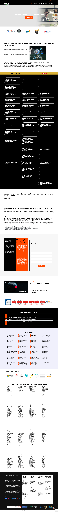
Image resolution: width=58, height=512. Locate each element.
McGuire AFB (20, 402)
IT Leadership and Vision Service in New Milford (44, 112)
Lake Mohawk (32, 408)
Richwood (8, 441)
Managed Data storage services (32, 493)
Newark (43, 467)
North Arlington (44, 405)
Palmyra (19, 446)
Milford (8, 387)
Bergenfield (43, 436)
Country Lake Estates (10, 433)
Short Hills (31, 465)
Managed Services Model (23, 363)
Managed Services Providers (35, 353)
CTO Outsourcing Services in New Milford (10, 156)
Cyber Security (44, 339)
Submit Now (41, 265)
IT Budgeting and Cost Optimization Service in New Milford (28, 142)
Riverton (8, 388)
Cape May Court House (22, 386)
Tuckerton (8, 419)
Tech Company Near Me (46, 335)
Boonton (31, 407)
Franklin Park (43, 393)
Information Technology (34, 351)
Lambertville (8, 435)
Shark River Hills (9, 414)
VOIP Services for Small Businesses (48, 494)
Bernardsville (20, 454)
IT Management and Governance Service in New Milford (45, 125)
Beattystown (9, 465)
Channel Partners (22, 352)
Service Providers (10, 353)
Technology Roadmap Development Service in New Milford (28, 125)
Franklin (43, 445)
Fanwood (19, 459)
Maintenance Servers (10, 347)
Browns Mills (32, 434)
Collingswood (44, 391)
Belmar (19, 408)
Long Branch (43, 441)
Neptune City (9, 468)
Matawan (31, 399)
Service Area (45, 3)
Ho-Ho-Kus (8, 446)
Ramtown (19, 428)
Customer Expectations (46, 336)
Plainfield (43, 451)
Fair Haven (20, 410)
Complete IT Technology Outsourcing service (33, 488)
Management (44, 352)
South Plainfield (44, 430)
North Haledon (32, 391)
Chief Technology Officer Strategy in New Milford (10, 106)
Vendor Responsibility (45, 362)
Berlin (19, 451)
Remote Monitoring (34, 362)
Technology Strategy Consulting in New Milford (10, 183)
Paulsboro (19, 419)
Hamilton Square (32, 454)
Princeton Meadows (45, 388)
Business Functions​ (10, 337)
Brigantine (31, 400)
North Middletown (9, 411)
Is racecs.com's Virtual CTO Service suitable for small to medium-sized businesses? (22, 319)
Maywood (31, 415)
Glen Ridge (20, 452)
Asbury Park (43, 404)
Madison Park (20, 461)
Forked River (20, 392)
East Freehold (20, 394)
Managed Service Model (23, 340)
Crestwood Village (21, 467)
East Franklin (20, 456)
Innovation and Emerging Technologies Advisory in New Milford (46, 183)
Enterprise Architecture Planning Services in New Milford (27, 176)
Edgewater (31, 464)
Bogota (31, 390)
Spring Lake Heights (10, 462)
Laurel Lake (8, 416)
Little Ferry (31, 430)
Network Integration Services (48, 484)
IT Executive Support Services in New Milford (28, 100)
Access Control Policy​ (10, 334)
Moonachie (8, 389)
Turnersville (8, 431)
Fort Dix (19, 458)
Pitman (31, 404)
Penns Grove (20, 391)
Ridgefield (31, 438)
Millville (43, 437)
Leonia (31, 409)
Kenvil (7, 404)
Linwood (19, 437)
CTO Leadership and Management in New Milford (10, 94)
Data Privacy (9, 339)
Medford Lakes (9, 440)
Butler (19, 457)
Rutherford (43, 416)
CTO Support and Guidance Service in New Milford (10, 169)
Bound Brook (32, 427)
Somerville (31, 457)
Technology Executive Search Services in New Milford (11, 141)
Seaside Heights (9, 400)
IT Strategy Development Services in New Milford (10, 176)
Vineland (43, 462)
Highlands (19, 389)
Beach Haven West (10, 426)
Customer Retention (45, 337)
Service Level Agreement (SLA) (24, 346)
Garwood (8, 459)
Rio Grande (8, 393)
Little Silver (20, 411)
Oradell (19, 466)
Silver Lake (8, 451)
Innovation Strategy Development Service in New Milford (10, 132)
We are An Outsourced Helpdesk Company (25, 493)
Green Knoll (20, 435)
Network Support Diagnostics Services (48, 487)
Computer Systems (34, 347)
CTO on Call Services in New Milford (27, 119)
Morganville (20, 400)
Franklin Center (20, 420)
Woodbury (31, 420)
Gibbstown (8, 434)
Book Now (44, 73)
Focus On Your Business (22, 357)
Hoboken (43, 453)
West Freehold (44, 386)
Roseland (19, 415)
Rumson (19, 438)
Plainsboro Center (9, 391)
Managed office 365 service (33, 485)
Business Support (22, 351)
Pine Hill (31, 429)
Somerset (43, 432)
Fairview (43, 396)
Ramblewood (20, 414)
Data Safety (9, 341)
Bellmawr (31, 443)
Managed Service (22, 339)
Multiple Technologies (45, 347)
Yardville (19, 440)
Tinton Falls (43, 410)
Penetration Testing (34, 335)
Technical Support (45, 359)
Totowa (31, 431)
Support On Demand (34, 363)
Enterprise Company (22, 356)
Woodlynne (8, 401)
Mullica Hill (8, 425)
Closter (31, 395)
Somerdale (20, 407)
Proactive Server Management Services (32, 482)
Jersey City (43, 466)
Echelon (31, 451)
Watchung (20, 424)
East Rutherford (32, 418)
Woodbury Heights (10, 403)
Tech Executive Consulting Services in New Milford (10, 100)
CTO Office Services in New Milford (27, 112)
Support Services (45, 334)
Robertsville (32, 450)
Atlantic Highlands (9, 458)
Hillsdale (31, 428)
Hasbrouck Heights (33, 455)
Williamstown (44, 400)
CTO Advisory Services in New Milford (11, 163)
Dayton (19, 453)
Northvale (19, 396)
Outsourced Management (23, 345)
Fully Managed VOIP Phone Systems (48, 491)
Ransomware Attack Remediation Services (41, 497)
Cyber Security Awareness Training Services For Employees (41, 501)
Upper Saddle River (33, 386)
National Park (9, 402)
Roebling (8, 439)
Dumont (43, 411)
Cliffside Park (44, 434)
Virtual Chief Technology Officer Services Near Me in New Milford (27, 149)
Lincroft (19, 429)
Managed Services (22, 362)
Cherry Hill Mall (44, 394)
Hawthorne (43, 418)
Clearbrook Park (9, 392)
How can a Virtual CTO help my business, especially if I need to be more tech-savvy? (22, 317)
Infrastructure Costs (45, 341)
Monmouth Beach (9, 412)
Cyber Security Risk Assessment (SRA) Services (41, 480)
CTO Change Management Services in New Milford (27, 163)
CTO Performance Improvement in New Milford (45, 156)
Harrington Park (20, 390)
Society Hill (8, 424)
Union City (43, 458)
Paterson (43, 464)
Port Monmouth (9, 418)
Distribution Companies (23, 335)
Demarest (20, 395)
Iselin (42, 415)
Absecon (31, 406)
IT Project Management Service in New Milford (44, 169)
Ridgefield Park (32, 462)
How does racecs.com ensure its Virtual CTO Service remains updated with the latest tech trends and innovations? (27, 323)
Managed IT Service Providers (12, 351)
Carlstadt (19, 425)
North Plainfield (44, 425)
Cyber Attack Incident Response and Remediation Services (41, 494)
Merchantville (9, 429)
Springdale (43, 390)
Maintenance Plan (10, 346)
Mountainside (20, 442)
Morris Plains (20, 426)
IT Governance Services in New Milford (11, 119)
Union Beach (20, 405)
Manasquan (20, 413)
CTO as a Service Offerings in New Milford (28, 94)
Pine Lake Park (32, 393)
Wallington (31, 445)
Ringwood (31, 459)
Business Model (9, 359)
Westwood (32, 435)
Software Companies (10, 357)
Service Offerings (21, 348)
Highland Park (44, 387)
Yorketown (20, 431)
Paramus (43, 435)
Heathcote (20, 432)
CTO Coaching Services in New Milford (46, 176)
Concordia (8, 421)
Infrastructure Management (46, 342)
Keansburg (31, 416)
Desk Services (9, 364)
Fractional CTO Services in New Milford (46, 119)
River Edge (31, 444)
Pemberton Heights (10, 395)
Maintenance (9, 345)
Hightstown (20, 404)
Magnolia (8, 456)
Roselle (43, 426)
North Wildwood (9, 432)
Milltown (19, 444)
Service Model (21, 347)
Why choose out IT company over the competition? (25, 480)
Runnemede (32, 389)
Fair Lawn (43, 444)
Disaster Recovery (22, 334)
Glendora (19, 393)
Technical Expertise (45, 357)
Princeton (43, 442)
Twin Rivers (20, 441)
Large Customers (45, 345)
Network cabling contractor (48, 482)
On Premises (21, 342)
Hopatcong (43, 395)
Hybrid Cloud (21, 359)
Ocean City (32, 432)
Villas (31, 405)
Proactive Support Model (35, 358)
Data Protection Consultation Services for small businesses (40, 487)
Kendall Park (32, 411)
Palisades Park (44, 424)
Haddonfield (32, 442)
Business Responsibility (11, 362)
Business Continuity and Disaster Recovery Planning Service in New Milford (10, 87)
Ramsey (43, 401)
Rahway (43, 440)
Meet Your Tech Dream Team (24, 500)
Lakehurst (8, 390)
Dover (42, 413)
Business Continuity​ (10, 336)
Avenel (43, 417)
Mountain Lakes (9, 453)
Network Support (21, 341)
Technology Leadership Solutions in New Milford (44, 87)
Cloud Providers (33, 345)
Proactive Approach (34, 336)
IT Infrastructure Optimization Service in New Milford (11, 125)
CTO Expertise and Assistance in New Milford (46, 132)
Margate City (20, 421)
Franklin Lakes (32, 436)
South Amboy (32, 410)
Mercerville (31, 461)
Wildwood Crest (9, 406)
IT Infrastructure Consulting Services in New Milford (45, 163)
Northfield (19, 464)
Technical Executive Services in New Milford (28, 87)
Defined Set (9, 342)
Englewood (43, 438)
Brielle (19, 388)
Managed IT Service (10, 350)
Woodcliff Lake (20, 416)
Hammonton (44, 392)
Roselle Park (32, 466)
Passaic (43, 459)
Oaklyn (8, 443)
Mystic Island (32, 394)
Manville (31, 425)
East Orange (44, 456)
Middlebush (8, 386)
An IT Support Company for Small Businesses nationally (25, 497)
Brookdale (31, 421)
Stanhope (8, 415)
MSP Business (44, 346)
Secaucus (43, 427)
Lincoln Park (32, 424)
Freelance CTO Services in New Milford (28, 183)
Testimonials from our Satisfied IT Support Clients (25, 483)
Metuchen (43, 399)
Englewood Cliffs (21, 406)
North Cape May (9, 407)
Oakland (31, 463)
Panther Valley (9, 437)
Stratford (19, 443)
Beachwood (32, 441)
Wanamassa (20, 387)
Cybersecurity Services (46, 340)
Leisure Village (9, 463)
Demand (8, 363)
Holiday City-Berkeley (33, 456)
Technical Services (45, 358)
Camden (43, 460)
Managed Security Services (23, 337)
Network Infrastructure (46, 348)
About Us (40, 3)
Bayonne (43, 457)
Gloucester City (32, 439)
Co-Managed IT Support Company (25, 486)
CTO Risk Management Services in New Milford (9, 149)
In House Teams (33, 350)
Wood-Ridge (32, 412)
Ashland (31, 392)
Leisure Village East (10, 428)
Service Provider (21, 350)
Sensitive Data (44, 356)
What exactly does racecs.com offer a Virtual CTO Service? (18, 315)
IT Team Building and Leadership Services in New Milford (10, 80)
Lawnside (8, 396)
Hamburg (8, 409)
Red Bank (31, 452)
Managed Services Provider (23, 364)
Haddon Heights (20, 450)
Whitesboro (8, 394)
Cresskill (31, 401)
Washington (43, 403)
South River (43, 406)
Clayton (31, 403)
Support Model (33, 342)
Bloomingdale (20, 465)
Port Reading (9, 438)
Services (35, 3)
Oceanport (20, 409)
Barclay (8, 454)
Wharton (19, 427)
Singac (8, 452)
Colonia (43, 414)
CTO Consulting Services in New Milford (45, 94)
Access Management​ (10, 335)
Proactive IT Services (34, 337)
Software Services (34, 340)
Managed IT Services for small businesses (33, 491)
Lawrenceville (9, 442)
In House (32, 348)
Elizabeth (43, 463)
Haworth (8, 420)
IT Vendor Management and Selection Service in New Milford (28, 169)
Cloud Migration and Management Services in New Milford (28, 156)
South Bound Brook (10, 461)
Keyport (19, 445)
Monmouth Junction (10, 399)
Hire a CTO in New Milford (45, 149)
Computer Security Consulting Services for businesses (41, 483)
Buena (8, 457)
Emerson (19, 455)
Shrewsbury (8, 445)
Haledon (31, 388)
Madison (43, 412)
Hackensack (43, 450)
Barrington (20, 436)
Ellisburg (8, 455)
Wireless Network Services (48, 489)
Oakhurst (8, 436)
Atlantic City (44, 465)
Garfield (43, 443)
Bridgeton (43, 446)
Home (32, 3)
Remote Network (45, 351)
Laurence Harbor (21, 433)
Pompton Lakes (32, 433)
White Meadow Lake (33, 414)
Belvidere (8, 430)
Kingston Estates (21, 430)
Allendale (19, 439)
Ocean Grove (9, 405)
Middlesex (31, 468)
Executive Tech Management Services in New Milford (28, 106)
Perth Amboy (44, 452)
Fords (42, 402)
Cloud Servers (33, 346)
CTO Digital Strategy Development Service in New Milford (10, 112)
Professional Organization (35, 359)
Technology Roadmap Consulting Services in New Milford (45, 140)
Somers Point (32, 426)
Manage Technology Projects (12, 348)
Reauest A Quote (29, 17)
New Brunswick (44, 455)
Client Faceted (21, 353)
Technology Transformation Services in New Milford (45, 80)
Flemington (8, 466)
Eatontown (31, 458)
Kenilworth (20, 468)
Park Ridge (31, 402)
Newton (31, 453)
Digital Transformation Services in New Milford (44, 100)
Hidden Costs (21, 358)
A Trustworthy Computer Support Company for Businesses (25, 490)
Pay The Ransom (33, 334)
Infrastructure (33, 352)
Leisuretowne (9, 413)
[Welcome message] (54, 508)
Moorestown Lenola (45, 389)
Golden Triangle (9, 450)
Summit (43, 428)
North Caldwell (20, 434)
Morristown (43, 420)
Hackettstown (32, 413)
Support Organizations (34, 364)
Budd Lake (31, 419)
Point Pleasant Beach (10, 464)
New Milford (43, 407)
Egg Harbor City (9, 444)
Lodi (42, 431)
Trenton (43, 468)
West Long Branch (21, 462)
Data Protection (10, 340)
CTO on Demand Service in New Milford (45, 106)
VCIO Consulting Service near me (32, 496)
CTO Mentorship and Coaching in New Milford (28, 132)
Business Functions (10, 358)
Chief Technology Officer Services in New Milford (27, 80)
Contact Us (51, 3)
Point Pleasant (44, 419)
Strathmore (20, 460)
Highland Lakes (20, 401)
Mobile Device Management (35, 356)
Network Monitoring (34, 357)
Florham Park (32, 446)
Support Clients (33, 341)
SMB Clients (9, 356)
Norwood (19, 412)
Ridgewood (43, 433)
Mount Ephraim (9, 467)
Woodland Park (32, 460)
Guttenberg (32, 437)
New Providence (32, 467)
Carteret (43, 429)
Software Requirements (34, 339)
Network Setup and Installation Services (48, 480)
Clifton (43, 461)
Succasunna (32, 396)
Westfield (43, 439)
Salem (19, 403)
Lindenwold (43, 408)
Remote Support (45, 353)
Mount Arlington (20, 418)
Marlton (31, 417)
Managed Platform (22, 336)
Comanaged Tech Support (33, 480)
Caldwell (19, 463)
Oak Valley (8, 417)
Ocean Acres (44, 409)
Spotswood (32, 387)
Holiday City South (9, 460)
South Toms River (9, 427)
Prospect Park (20, 417)
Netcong (8, 408)
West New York (44, 454)
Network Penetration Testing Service (41, 491)
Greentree (31, 440)
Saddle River (9, 410)
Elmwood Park (44, 421)
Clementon (20, 399)
